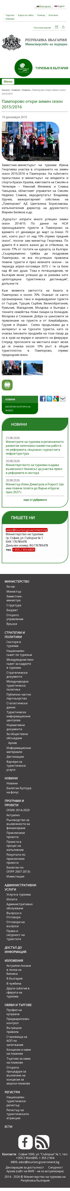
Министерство (17, 581)
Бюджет (12, 610)
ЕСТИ (8, 1127)
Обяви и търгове (18, 1005)
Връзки (11, 624)
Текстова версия (42, 27)
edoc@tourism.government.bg (39, 1162)
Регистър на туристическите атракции (17, 1114)
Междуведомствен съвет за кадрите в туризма (19, 664)
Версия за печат (7, 385)
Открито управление (14, 617)
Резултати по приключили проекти (15, 859)
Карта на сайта (25, 15)
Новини (16, 90)
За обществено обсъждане (17, 736)
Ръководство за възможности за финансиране (18, 824)
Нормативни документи (15, 727)
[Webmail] (57, 27)
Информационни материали (18, 750)
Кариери (10, 18)
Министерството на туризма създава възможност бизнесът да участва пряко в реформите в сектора (34, 469)
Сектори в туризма (13, 644)
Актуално (13, 815)
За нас (10, 586)
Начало (6, 90)
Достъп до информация (15, 950)
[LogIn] (63, 27)
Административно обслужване (19, 906)
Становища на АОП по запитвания (16, 1041)
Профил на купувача (14, 1012)
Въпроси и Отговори (13, 915)
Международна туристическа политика (17, 685)
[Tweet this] (49, 403)
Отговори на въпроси (15, 924)
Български (45, 6)
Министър (13, 591)
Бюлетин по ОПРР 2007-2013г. (18, 869)
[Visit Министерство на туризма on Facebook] (43, 403)
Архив (12, 743)
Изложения (14, 961)
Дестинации (15, 757)
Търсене (10, 15)
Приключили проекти (15, 835)
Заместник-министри (14, 598)
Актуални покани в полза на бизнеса (18, 970)
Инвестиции (15, 876)
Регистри (12, 1092)
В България (14, 978)
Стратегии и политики (15, 635)
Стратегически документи (16, 675)
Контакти (53, 15)
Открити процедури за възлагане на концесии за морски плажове (18, 1076)
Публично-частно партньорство (18, 696)
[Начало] (35, 52)
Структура (13, 605)
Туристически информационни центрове (18, 716)
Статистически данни (16, 705)
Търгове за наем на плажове (18, 1060)
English (61, 6)
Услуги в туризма (18, 894)
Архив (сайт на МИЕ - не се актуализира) (35, 1171)
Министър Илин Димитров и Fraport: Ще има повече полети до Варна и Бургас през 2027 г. (35, 488)
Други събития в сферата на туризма (18, 992)
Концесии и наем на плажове (18, 1052)
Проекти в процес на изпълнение (15, 846)
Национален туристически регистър (16, 1101)
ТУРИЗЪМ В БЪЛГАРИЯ (51, 68)
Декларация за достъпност (25, 1167)
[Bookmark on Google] (56, 403)
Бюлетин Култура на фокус (18, 408)
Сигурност (55, 1167)
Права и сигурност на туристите (15, 935)
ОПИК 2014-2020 (18, 810)
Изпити (11, 899)
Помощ (41, 15)
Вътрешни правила (14, 1030)
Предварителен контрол (17, 1021)
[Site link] (25, 78)
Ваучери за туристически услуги (16, 766)
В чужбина (13, 983)
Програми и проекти (14, 803)
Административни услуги (18, 887)
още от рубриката (35, 499)
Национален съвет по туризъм (19, 653)
